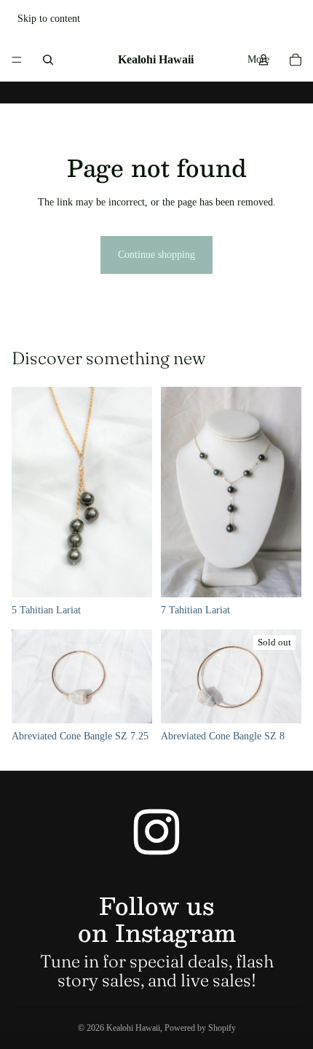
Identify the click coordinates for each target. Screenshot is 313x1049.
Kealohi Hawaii (133, 1028)
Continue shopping (156, 254)
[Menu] (16, 59)
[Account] (263, 60)
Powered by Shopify (200, 1028)
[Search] (48, 60)
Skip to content (48, 18)
